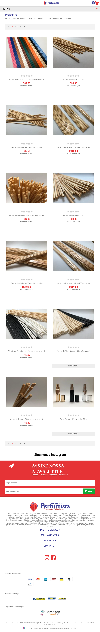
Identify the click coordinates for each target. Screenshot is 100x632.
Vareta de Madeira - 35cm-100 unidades (73, 283)
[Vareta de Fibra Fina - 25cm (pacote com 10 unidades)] (26, 52)
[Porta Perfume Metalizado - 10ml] (73, 392)
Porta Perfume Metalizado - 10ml (73, 419)
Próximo (24, 26)
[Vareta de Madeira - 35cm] (73, 188)
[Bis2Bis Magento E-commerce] (42, 615)
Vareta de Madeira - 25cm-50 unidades (27, 147)
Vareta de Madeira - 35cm (73, 215)
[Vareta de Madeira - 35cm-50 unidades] (26, 256)
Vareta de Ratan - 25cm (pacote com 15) (26, 419)
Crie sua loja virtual (39, 628)
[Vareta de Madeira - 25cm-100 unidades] (73, 120)
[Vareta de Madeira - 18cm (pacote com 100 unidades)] (26, 188)
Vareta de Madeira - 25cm (73, 80)
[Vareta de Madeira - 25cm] (73, 52)
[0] (97, 3)
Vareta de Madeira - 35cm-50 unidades (27, 283)
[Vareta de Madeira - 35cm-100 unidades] (73, 256)
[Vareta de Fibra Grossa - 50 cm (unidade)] (73, 324)
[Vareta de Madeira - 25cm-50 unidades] (26, 120)
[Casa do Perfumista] (51, 3)
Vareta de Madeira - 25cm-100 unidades (73, 147)
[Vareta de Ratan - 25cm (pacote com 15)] (26, 392)
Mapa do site (52, 624)
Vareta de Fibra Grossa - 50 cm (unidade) (73, 351)
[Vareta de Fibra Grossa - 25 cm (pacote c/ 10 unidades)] (26, 324)
